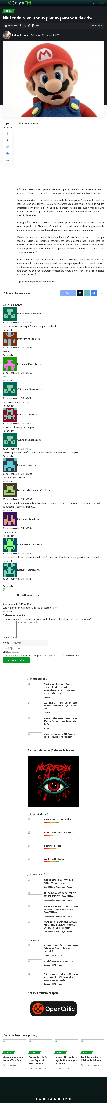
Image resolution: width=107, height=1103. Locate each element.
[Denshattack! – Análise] (35, 863)
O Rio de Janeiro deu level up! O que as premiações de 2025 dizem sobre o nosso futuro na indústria (61, 977)
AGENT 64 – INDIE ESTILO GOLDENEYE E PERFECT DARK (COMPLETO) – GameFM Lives (61, 909)
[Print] (33, 26)
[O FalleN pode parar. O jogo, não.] (35, 964)
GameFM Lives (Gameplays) (54, 887)
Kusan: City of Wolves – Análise (57, 819)
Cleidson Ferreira (26, 544)
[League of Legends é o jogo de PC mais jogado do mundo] (66, 1046)
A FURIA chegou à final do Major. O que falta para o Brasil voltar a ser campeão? (61, 948)
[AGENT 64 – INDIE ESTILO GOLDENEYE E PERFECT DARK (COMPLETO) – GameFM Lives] (35, 910)
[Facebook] (36, 1099)
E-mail (7, 648)
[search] (94, 3)
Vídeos (69, 887)
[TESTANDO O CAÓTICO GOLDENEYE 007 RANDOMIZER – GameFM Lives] (35, 897)
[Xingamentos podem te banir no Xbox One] (14, 1046)
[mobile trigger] (5, 3)
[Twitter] (40, 1099)
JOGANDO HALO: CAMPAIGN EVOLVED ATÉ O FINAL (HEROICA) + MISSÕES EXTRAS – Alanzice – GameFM (60, 925)
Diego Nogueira (25, 595)
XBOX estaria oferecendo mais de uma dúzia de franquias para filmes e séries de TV (61, 721)
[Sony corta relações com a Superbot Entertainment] (40, 1046)
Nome (7, 642)
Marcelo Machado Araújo (30, 490)
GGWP (53, 955)
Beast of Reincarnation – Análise (58, 832)
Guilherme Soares (27, 313)
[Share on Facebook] (20, 26)
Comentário (9, 637)
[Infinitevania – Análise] (35, 849)
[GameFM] (19, 3)
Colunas (47, 955)
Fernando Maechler (27, 363)
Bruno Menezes (25, 338)
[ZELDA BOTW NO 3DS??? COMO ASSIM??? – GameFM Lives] (35, 884)
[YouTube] (44, 1099)
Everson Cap (24, 465)
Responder (8, 330)
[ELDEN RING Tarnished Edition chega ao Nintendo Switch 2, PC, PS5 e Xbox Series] (35, 706)
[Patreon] (66, 1099)
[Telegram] (63, 1099)
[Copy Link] (29, 26)
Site (5, 651)
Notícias (8, 11)
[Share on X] (24, 26)
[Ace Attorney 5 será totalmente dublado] (92, 1046)
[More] (37, 26)
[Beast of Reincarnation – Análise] (35, 836)
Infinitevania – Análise (54, 846)
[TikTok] (51, 1099)
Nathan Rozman (26, 569)
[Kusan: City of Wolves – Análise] (35, 823)
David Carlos (24, 414)
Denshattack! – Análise (54, 859)
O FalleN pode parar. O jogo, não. (58, 961)
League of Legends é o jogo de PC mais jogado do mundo (66, 1060)
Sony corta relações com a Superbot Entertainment (38, 1060)
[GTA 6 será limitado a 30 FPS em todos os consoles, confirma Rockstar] (35, 737)
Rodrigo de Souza (20, 35)
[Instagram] (47, 1099)
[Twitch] (55, 1099)
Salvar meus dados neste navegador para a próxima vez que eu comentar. (42, 655)
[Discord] (59, 1099)
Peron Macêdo (25, 519)
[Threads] (70, 1099)
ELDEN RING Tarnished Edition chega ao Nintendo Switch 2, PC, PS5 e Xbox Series (60, 706)
